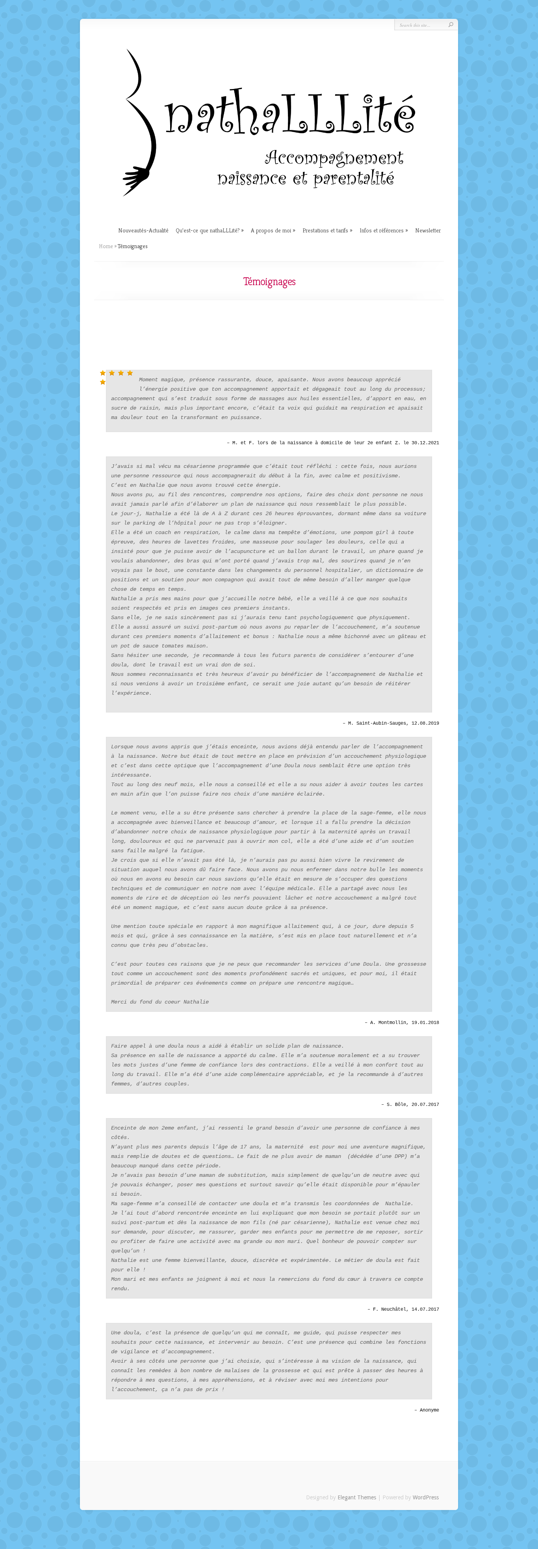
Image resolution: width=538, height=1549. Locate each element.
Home (106, 246)
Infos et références (382, 230)
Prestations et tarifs (325, 230)
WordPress (426, 1497)
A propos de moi (271, 230)
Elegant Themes (357, 1497)
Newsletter (428, 230)
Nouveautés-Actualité (143, 230)
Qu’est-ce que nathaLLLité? (207, 230)
